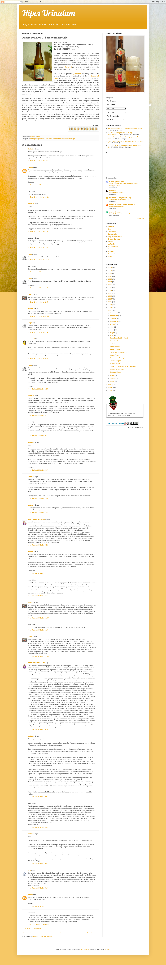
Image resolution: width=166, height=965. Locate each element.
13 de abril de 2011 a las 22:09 (38, 618)
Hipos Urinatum (48, 13)
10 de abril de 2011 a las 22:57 (38, 302)
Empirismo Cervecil (115, 236)
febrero (113, 378)
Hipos (30, 167)
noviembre (114, 316)
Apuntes (111, 227)
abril (112, 335)
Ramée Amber (115, 363)
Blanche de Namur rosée (117, 192)
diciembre (114, 313)
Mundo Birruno (115, 212)
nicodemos (85, 949)
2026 (110, 268)
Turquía (112, 344)
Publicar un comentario (33, 929)
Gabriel (31, 149)
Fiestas (110, 241)
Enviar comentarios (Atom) (42, 936)
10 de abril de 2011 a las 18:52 (38, 231)
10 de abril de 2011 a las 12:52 (38, 185)
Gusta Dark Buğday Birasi (119, 338)
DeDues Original (116, 361)
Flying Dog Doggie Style (118, 352)
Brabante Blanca (115, 372)
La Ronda (111, 244)
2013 (110, 304)
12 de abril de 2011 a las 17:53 (38, 573)
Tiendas (111, 251)
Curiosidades (112, 234)
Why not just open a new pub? (119, 199)
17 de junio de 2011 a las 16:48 (38, 924)
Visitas (110, 259)
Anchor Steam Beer (117, 369)
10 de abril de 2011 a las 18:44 (38, 197)
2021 (110, 282)
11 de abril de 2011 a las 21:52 (38, 512)
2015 (110, 299)
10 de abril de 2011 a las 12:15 (38, 160)
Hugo (30, 254)
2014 (110, 302)
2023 (110, 276)
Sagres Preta (114, 355)
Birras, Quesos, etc (116, 181)
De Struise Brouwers (61, 139)
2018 (110, 290)
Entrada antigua (92, 933)
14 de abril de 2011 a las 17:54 (38, 827)
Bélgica (38, 139)
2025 (110, 270)
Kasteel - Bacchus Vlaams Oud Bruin (121, 214)
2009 (110, 388)
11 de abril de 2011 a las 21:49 (38, 498)
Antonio (31, 308)
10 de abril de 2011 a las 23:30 (38, 316)
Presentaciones (113, 249)
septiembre (114, 321)
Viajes (110, 256)
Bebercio (112, 190)
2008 (110, 390)
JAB (29, 870)
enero (112, 381)
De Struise (51, 139)
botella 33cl (44, 139)
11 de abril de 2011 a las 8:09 (38, 389)
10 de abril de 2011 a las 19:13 (38, 272)
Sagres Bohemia (115, 346)
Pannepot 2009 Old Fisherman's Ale (122, 366)
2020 (110, 285)
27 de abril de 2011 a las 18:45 (38, 888)
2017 (110, 293)
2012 (110, 307)
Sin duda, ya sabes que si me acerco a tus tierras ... (125, 129)
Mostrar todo (140, 218)
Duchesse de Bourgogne (118, 358)
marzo (112, 376)
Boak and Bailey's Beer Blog (120, 198)
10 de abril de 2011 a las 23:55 (38, 359)
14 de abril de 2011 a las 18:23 (38, 864)
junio (112, 330)
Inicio (62, 933)
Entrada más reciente (30, 933)
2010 (110, 385)
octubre (113, 318)
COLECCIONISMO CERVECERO (122, 205)
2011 (110, 310)
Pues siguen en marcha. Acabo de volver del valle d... (125, 142)
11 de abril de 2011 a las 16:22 (38, 435)
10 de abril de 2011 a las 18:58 (38, 248)
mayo (112, 333)
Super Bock (114, 341)
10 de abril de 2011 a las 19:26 (38, 288)
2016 (110, 296)
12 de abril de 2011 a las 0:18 (38, 545)
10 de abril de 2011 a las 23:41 (38, 332)
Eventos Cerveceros (115, 239)
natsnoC (31, 339)
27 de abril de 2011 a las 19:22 (38, 906)
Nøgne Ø (68, 67)
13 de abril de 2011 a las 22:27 (38, 630)
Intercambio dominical (116, 206)
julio (112, 327)
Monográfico (113, 246)
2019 (110, 287)
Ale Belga (33, 139)
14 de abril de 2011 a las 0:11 (38, 797)
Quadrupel (77, 74)
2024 (110, 273)
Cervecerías (112, 232)
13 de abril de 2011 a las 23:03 (38, 656)
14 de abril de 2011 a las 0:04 (38, 730)
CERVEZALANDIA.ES (36, 519)
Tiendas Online (113, 254)
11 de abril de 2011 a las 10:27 (38, 415)
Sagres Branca (115, 349)
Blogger (107, 949)
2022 (110, 279)
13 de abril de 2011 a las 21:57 (38, 596)
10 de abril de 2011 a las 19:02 (38, 260)
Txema (30, 294)
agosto (112, 324)
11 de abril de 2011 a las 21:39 (38, 470)
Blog (109, 229)
